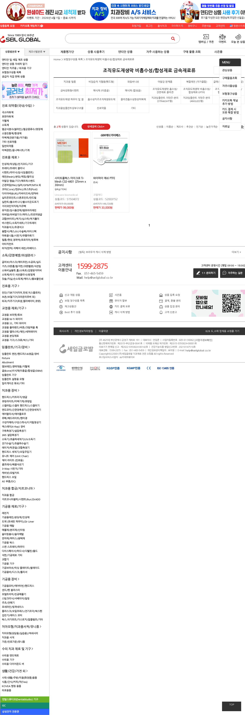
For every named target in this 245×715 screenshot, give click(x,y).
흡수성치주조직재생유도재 (101, 99)
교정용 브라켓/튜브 (12, 315)
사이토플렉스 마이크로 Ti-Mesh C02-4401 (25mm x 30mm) (70, 181)
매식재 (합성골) (133, 90)
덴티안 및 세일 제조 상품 (15, 60)
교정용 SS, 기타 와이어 (14, 323)
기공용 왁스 (8, 542)
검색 (173, 38)
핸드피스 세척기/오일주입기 (16, 452)
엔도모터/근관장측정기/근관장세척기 (21, 410)
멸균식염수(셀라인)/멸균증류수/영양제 (22, 129)
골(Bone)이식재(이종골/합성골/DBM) (22, 371)
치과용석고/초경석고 (13, 227)
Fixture (6, 358)
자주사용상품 (229, 86)
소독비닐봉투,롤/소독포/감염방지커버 (22, 270)
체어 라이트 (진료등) (13, 460)
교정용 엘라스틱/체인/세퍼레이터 (19, 332)
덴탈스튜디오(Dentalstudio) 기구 (20, 699)
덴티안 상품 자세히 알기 (14, 64)
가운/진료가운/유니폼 (13, 642)
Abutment (8, 362)
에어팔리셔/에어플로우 (14, 414)
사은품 (218, 51)
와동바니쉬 (133, 82)
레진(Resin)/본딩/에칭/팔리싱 (18, 176)
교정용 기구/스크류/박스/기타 (18, 340)
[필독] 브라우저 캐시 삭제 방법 (94, 252)
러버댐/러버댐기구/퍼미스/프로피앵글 (22, 214)
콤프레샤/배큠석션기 (13, 464)
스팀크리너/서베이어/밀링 (15, 598)
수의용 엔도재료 (10, 655)
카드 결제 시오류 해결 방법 (230, 111)
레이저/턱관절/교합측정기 (15, 447)
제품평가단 (67, 51)
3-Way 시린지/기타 (12, 469)
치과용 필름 (70, 82)
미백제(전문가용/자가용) (15, 137)
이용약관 (103, 331)
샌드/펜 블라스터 (11, 590)
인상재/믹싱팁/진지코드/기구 (17, 164)
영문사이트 (239, 26)
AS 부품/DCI (9, 481)
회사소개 (64, 331)
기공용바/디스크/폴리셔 (14, 572)
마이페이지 (177, 26)
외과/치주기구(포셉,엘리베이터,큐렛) (21, 301)
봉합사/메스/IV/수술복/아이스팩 (19, 231)
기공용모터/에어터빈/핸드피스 (18, 586)
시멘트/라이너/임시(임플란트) (17, 172)
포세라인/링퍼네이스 (13, 607)
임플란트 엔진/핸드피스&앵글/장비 (20, 354)
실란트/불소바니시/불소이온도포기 (20, 202)
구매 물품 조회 (192, 51)
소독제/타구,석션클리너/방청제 (18, 274)
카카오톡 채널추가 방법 (230, 102)
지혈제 (5, 121)
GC (4, 705)
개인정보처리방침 (83, 331)
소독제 (5, 125)
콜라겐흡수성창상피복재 (133, 99)
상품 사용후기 (96, 51)
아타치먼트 (7, 244)
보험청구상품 (229, 93)
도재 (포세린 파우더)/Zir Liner (18, 521)
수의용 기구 (8, 660)
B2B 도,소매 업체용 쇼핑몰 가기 (222, 331)
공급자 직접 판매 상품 (13, 76)
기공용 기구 (8, 563)
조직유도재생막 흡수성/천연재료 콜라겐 (165, 90)
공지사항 (227, 118)
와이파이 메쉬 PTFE (104, 178)
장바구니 (192, 26)
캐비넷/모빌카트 (10, 473)
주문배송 (206, 26)
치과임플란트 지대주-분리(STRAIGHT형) (164, 99)
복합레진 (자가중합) (196, 82)
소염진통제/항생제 (11, 133)
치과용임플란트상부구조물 (69, 108)
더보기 (236, 252)
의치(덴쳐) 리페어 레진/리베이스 (19, 248)
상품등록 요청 (7, 26)
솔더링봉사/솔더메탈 (13, 534)
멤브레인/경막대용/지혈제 (15, 366)
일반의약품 (7, 146)
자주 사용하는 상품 (157, 51)
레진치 (5, 513)
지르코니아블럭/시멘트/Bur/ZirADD (21, 499)
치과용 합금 (8, 495)
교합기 (5, 559)
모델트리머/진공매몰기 (14, 594)
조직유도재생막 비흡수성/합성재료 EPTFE (196, 90)
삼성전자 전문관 (10, 711)
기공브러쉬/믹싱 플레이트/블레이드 (20, 568)
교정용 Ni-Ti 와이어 (12, 319)
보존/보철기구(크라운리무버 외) (18, 297)
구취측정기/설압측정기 (14, 431)
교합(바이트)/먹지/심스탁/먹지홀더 (20, 219)
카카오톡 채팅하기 (30, 26)
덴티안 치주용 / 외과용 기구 (16, 68)
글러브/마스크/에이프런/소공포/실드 (21, 262)
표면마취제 (7, 116)
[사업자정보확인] (203, 340)
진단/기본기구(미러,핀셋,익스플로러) (21, 292)
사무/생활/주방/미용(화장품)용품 (19, 678)
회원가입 (136, 26)
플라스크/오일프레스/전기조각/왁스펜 (22, 611)
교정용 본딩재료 (10, 336)
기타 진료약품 (9, 142)
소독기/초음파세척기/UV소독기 (18, 439)
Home (57, 59)
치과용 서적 (8, 637)
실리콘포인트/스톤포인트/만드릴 (19, 198)
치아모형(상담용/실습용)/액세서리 (20, 633)
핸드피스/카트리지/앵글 (14, 397)
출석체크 (162, 26)
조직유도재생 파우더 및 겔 (69, 99)
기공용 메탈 (8, 526)
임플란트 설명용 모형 (13, 379)
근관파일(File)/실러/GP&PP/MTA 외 (21, 185)
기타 (133, 108)
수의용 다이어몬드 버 (13, 664)
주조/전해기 (8, 603)
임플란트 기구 (9, 375)
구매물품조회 (229, 78)
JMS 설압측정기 (10, 435)
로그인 (149, 26)
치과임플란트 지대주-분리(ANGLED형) (196, 99)
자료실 (226, 126)
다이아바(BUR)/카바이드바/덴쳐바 (20, 193)
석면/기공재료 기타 (12, 555)
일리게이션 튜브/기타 (13, 383)
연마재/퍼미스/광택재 (13, 538)
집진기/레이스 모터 (12, 615)
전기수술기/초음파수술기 (15, 443)
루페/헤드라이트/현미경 (14, 418)
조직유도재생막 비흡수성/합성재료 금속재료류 (110, 59)
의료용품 (6, 690)
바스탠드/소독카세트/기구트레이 (19, 223)
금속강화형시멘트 (69, 90)
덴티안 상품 (125, 51)
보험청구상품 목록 (11, 72)
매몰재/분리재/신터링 (13, 530)
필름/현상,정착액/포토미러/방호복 (20, 240)
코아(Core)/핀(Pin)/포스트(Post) (20, 189)
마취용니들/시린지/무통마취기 (18, 235)
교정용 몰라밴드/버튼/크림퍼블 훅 (20, 327)
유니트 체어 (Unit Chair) (15, 456)
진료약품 (101, 108)
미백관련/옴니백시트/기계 (15, 150)
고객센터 (220, 26)
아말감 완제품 (165, 82)
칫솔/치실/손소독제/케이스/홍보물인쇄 (22, 279)
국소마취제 (7, 112)
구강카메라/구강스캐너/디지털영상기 (21, 422)
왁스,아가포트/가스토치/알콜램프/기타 (22, 619)
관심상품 (227, 70)
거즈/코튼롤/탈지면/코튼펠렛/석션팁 (21, 266)
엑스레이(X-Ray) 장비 (13, 426)
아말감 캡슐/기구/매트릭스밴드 (18, 181)
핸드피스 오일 (9, 477)
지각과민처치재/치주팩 (14, 206)
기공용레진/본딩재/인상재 (15, 517)
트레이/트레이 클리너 (13, 168)
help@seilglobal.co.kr (198, 350)
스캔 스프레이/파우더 (13, 547)
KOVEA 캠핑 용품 (11, 686)
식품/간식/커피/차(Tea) (15, 682)
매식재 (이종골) (101, 90)
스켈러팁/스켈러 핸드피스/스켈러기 (20, 405)
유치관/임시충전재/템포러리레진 (19, 210)
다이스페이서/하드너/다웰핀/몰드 (20, 551)
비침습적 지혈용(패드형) (101, 82)
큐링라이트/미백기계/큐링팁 (17, 401)
